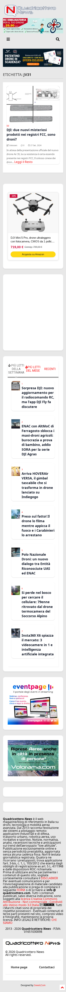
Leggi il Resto (23, 162)
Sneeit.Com (39, 985)
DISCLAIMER (49, 878)
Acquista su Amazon (33, 254)
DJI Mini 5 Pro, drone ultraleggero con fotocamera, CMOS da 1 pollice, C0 (32, 239)
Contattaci (47, 967)
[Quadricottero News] (33, 15)
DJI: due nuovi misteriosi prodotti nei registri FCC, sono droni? (31, 134)
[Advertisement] (33, 312)
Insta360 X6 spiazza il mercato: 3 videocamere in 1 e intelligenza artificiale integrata (38, 644)
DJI (8, 125)
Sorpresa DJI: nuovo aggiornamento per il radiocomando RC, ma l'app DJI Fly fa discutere (38, 397)
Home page (19, 967)
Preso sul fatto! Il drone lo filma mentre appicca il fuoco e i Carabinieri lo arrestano (38, 525)
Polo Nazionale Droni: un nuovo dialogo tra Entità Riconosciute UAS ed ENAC (36, 563)
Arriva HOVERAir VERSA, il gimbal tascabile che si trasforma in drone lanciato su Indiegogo (37, 485)
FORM (21, 890)
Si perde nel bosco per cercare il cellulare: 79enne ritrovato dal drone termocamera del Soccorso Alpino (37, 604)
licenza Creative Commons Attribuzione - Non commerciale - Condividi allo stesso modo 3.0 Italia (32, 902)
